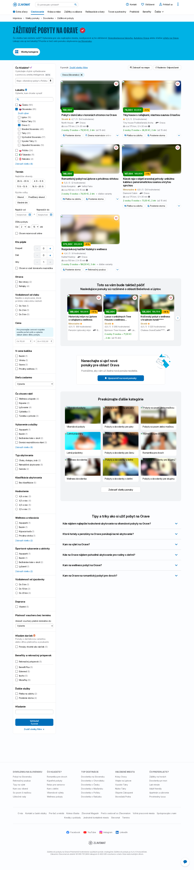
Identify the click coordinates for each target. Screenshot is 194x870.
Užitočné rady (19, 796)
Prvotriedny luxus (157, 796)
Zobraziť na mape (141, 67)
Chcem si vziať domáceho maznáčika (36, 268)
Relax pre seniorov (56, 784)
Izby (17, 262)
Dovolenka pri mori (158, 780)
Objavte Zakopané (124, 792)
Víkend (20, 197)
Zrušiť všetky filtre (79, 67)
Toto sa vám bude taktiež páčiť (121, 285)
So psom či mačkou (22, 792)
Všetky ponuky (32, 18)
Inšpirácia (17, 18)
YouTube (92, 832)
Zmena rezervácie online (99, 135)
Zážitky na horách (157, 776)
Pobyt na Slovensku (22, 776)
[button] (159, 12)
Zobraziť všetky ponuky (120, 489)
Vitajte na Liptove (123, 780)
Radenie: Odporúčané (168, 67)
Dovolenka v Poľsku (90, 792)
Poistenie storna (73, 135)
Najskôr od (20, 209)
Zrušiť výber (23, 113)
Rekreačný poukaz (97, 269)
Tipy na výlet (19, 784)
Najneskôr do (43, 209)
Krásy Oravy (121, 776)
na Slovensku (85, 41)
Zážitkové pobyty (65, 18)
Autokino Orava (141, 38)
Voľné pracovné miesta (144, 813)
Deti (17, 255)
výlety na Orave (171, 38)
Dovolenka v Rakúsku (91, 796)
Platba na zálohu (134, 135)
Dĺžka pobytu (21, 222)
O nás (20, 813)
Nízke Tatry (120, 788)
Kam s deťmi (52, 788)
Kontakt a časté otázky (36, 813)
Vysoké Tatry (121, 784)
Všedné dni (22, 202)
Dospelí (18, 248)
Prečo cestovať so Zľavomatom (115, 813)
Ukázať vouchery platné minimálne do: (33, 621)
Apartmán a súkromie (159, 792)
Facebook (75, 832)
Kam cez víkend (20, 788)
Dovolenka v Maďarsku (92, 788)
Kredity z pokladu (72, 817)
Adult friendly (155, 788)
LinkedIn (124, 832)
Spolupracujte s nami (166, 813)
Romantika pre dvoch (57, 776)
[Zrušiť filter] (82, 75)
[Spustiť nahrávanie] (50, 81)
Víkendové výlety (55, 792)
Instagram (107, 832)
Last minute (154, 784)
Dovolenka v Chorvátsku (92, 780)
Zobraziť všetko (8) (24, 164)
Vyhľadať (34, 722)
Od (16, 227)
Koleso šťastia (72, 813)
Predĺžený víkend (36, 197)
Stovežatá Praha (123, 796)
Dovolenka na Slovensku (93, 776)
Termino (126, 817)
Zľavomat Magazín (90, 813)
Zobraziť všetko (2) (24, 540)
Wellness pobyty (55, 796)
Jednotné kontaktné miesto (96, 817)
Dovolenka (48, 18)
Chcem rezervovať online (30, 233)
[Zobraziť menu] (178, 4)
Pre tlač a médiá (56, 813)
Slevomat (115, 817)
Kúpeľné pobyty (54, 780)
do (29, 227)
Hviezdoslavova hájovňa (120, 38)
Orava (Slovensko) (70, 75)
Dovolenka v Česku (90, 784)
